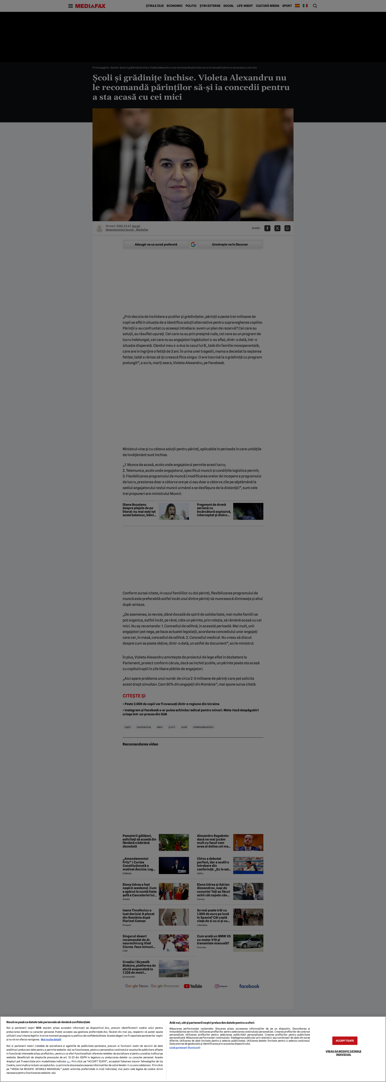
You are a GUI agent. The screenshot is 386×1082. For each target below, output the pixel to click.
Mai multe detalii (51, 1039)
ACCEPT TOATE (345, 1040)
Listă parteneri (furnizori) (184, 1047)
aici (68, 1061)
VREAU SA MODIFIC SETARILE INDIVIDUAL (343, 1053)
